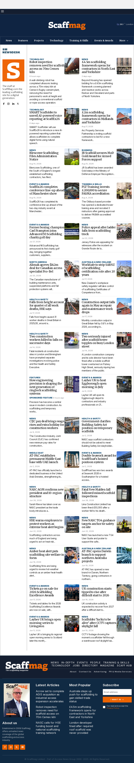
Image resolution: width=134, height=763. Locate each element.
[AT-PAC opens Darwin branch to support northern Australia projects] (124, 555)
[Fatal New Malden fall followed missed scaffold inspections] (124, 493)
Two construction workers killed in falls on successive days (45, 340)
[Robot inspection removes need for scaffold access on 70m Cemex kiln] (71, 66)
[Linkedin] (13, 103)
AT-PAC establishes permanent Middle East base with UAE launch (45, 459)
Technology (36, 59)
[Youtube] (22, 747)
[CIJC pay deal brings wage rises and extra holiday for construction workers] (71, 425)
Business (87, 150)
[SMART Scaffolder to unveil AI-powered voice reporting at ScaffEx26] (71, 116)
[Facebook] (3, 103)
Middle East (36, 453)
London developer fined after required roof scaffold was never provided (81, 727)
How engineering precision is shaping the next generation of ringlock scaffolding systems (45, 387)
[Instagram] (8, 103)
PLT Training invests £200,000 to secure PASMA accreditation (95, 190)
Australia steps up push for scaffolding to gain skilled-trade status (83, 696)
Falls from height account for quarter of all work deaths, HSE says (46, 305)
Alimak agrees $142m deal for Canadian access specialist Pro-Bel (45, 268)
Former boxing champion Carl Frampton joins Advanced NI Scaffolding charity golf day (46, 232)
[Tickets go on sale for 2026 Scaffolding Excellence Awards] (71, 592)
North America (38, 262)
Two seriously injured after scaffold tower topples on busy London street (98, 341)
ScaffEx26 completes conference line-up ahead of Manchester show (46, 190)
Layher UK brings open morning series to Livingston (45, 623)
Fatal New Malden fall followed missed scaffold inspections (98, 493)
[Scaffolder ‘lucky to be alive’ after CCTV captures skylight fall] (124, 623)
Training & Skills (92, 184)
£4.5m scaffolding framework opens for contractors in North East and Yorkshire (98, 67)
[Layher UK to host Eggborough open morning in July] (124, 384)
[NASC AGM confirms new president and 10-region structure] (71, 493)
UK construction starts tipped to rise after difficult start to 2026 (96, 592)
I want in (116, 699)
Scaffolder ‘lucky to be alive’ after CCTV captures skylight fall (99, 623)
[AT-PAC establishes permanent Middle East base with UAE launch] (71, 459)
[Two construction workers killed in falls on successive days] (71, 340)
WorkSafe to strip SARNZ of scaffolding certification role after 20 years (98, 270)
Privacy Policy (113, 708)
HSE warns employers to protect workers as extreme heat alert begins (46, 524)
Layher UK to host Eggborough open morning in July (94, 383)
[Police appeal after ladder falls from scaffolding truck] (124, 231)
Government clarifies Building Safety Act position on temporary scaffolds (97, 426)
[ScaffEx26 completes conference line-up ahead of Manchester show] (71, 191)
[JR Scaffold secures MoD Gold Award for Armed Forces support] (124, 156)
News (85, 59)
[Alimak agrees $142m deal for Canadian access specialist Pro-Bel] (71, 269)
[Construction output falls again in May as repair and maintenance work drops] (124, 306)
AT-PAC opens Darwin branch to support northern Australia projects (96, 556)
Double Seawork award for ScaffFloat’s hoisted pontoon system (99, 459)
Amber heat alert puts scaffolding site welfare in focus (46, 554)
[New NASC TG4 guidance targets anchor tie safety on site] (124, 524)
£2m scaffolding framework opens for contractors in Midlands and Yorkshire (97, 117)
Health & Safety (38, 299)
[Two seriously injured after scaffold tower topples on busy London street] (124, 340)
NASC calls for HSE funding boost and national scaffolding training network (48, 727)
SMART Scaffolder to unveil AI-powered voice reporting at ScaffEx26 (45, 116)
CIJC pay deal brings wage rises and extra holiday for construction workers (46, 424)
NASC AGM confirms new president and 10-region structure (46, 493)
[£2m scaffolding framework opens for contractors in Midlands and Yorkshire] (124, 116)
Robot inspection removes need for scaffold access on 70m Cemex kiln (46, 67)
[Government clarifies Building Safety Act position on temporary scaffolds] (124, 425)
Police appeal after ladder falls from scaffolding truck (99, 231)
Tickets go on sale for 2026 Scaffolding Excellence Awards (43, 592)
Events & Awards (39, 184)
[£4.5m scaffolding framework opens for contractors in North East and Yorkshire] (124, 66)
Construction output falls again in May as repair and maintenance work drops (98, 307)
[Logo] (67, 25)
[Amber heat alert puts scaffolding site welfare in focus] (71, 555)
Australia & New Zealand (96, 262)
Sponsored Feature (40, 398)
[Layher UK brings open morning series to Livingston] (71, 623)
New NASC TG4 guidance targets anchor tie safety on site (98, 524)
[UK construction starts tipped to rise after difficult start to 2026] (124, 592)
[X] (18, 103)
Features (34, 377)
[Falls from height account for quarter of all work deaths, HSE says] (71, 306)
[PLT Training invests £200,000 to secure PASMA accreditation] (124, 191)
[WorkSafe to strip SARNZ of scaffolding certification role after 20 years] (124, 269)
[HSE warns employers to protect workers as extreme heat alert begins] (71, 524)
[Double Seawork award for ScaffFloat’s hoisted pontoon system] (124, 459)
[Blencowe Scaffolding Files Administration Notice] (71, 156)
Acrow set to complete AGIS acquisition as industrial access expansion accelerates (50, 696)
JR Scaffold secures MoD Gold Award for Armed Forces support (98, 156)
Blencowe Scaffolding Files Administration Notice (44, 156)
